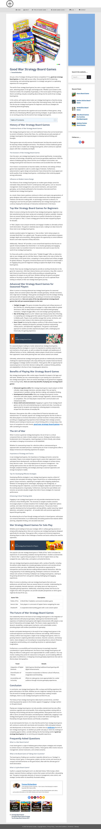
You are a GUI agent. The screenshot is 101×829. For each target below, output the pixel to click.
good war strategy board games (46, 424)
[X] (35, 797)
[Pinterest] (32, 797)
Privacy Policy (50, 826)
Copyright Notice (42, 826)
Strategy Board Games (18, 814)
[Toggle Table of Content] (54, 120)
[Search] (89, 77)
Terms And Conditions (61, 826)
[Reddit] (40, 797)
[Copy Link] (43, 797)
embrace (51, 727)
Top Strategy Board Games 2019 (20, 818)
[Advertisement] (81, 39)
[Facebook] (29, 797)
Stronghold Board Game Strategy (21, 816)
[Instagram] (38, 797)
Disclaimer (70, 826)
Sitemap (77, 826)
